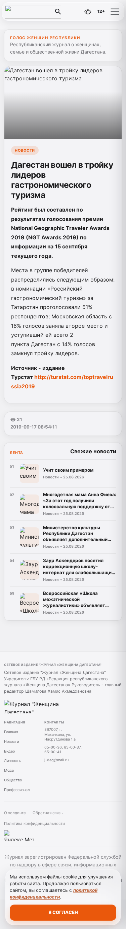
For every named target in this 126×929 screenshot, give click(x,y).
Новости (25, 150)
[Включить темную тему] (73, 11)
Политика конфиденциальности (34, 823)
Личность (12, 760)
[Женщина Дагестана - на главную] (33, 12)
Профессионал (17, 789)
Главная (11, 731)
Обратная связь (47, 812)
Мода (9, 770)
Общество (13, 780)
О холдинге (15, 812)
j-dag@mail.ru (56, 760)
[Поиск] (58, 11)
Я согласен (63, 912)
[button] (115, 11)
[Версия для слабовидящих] (87, 11)
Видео (9, 751)
